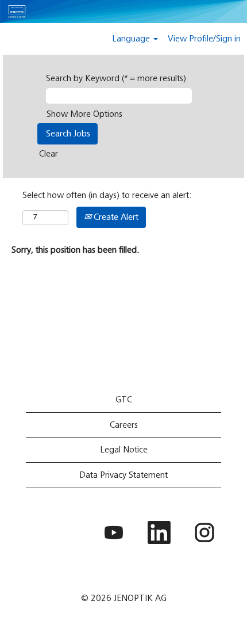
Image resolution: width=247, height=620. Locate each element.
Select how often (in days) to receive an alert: (107, 195)
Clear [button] (48, 153)
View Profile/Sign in (204, 38)
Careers (124, 424)
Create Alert (114, 217)
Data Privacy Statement (123, 475)
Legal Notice (124, 449)
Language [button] (132, 38)
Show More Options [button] (84, 114)
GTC (123, 399)
